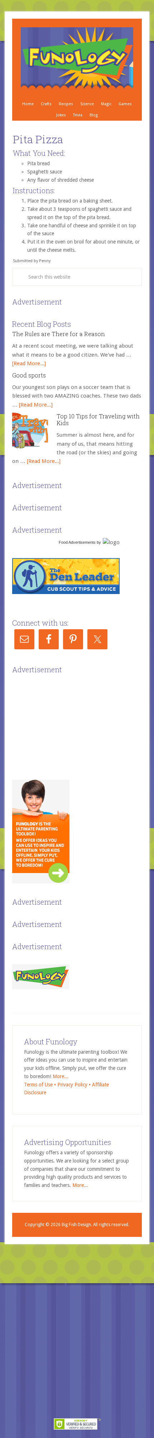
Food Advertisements (77, 542)
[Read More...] (29, 363)
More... (60, 1076)
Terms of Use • (40, 1084)
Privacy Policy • (74, 1084)
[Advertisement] (66, 721)
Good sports (29, 375)
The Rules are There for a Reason (58, 334)
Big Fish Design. (77, 1224)
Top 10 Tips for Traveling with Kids (98, 419)
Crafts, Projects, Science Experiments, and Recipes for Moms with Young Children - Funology (77, 58)
